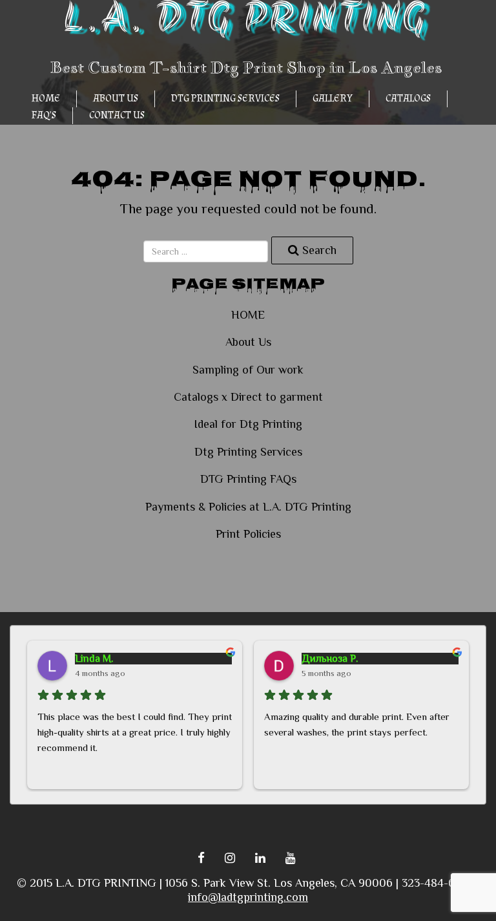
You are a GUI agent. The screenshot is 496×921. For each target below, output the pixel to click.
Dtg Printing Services (225, 98)
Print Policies (248, 533)
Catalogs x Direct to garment (248, 396)
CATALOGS (408, 98)
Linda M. (94, 658)
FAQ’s (44, 115)
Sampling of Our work (248, 369)
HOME (46, 98)
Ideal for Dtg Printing (248, 424)
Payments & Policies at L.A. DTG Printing (248, 506)
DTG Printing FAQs (248, 478)
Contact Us (117, 115)
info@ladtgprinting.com (248, 897)
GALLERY (333, 98)
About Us (115, 98)
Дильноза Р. (330, 658)
